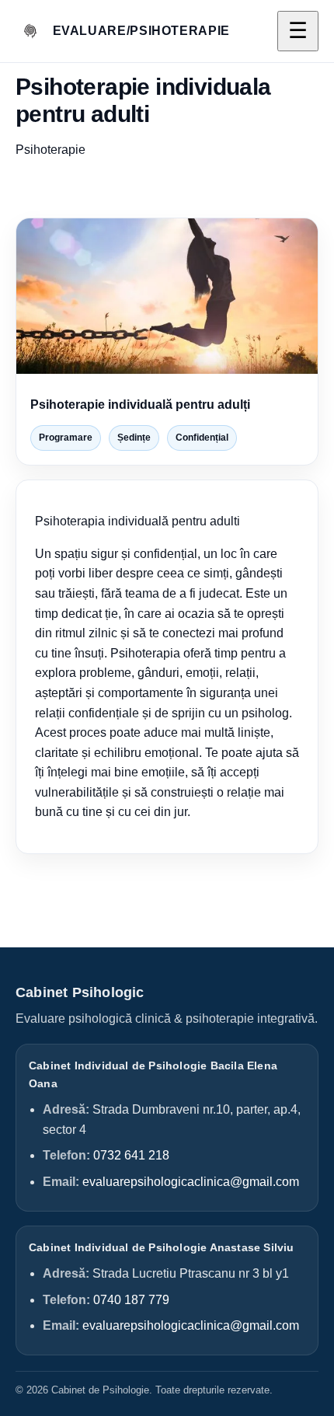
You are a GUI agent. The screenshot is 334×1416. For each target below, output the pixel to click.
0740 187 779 (131, 1299)
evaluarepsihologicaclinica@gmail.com (190, 1181)
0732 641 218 (131, 1155)
